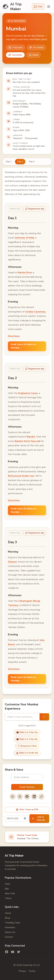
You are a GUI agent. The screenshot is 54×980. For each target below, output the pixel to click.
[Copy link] (41, 796)
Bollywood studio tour (21, 475)
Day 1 (8, 161)
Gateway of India (24, 237)
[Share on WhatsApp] (13, 796)
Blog (7, 918)
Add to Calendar (40, 818)
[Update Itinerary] (44, 716)
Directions (14, 336)
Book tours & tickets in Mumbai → (23, 346)
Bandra (31, 436)
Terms (31, 971)
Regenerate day (36, 208)
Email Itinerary (27, 787)
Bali (7, 888)
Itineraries (10, 927)
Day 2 (20, 161)
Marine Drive (25, 272)
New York (10, 893)
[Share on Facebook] (27, 796)
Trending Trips (12, 922)
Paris (7, 884)
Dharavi (12, 561)
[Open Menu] (49, 7)
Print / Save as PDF (29, 809)
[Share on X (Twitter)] (20, 796)
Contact (9, 937)
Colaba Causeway (35, 311)
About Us (10, 932)
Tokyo (8, 898)
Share (35, 54)
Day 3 (31, 161)
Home (8, 913)
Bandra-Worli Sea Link (27, 441)
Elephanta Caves (28, 393)
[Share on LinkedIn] (34, 796)
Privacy (22, 971)
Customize (17, 54)
